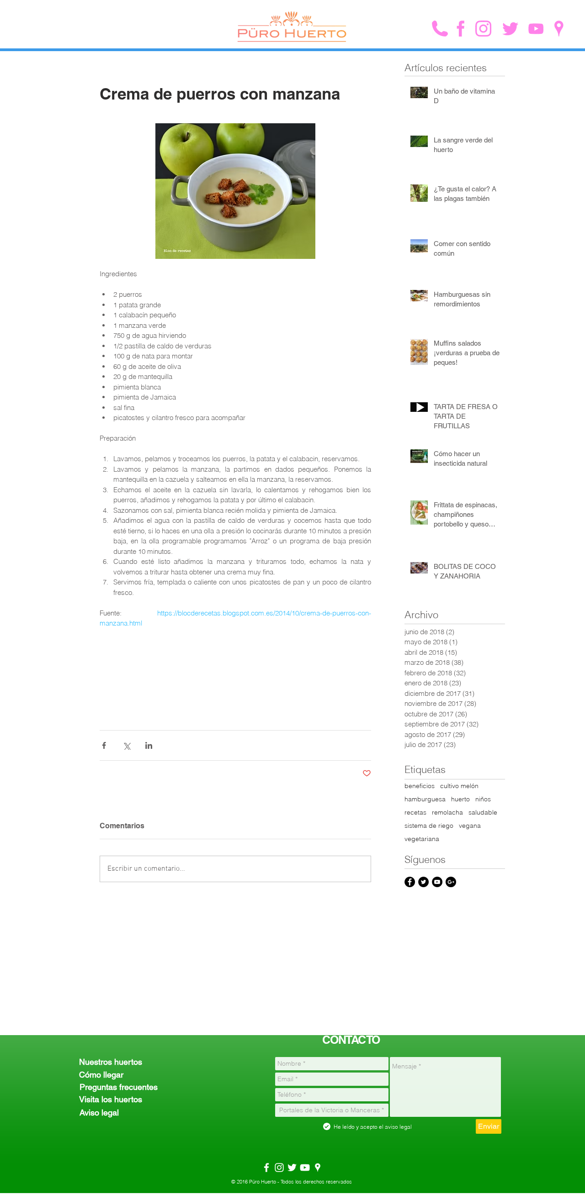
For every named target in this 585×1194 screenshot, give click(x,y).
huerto (460, 799)
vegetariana (421, 839)
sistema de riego (428, 826)
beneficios (419, 786)
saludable (482, 812)
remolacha (447, 812)
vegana (470, 826)
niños (483, 799)
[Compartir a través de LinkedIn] (148, 745)
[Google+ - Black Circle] (451, 882)
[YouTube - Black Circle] (437, 882)
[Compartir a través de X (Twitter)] (126, 745)
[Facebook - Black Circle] (409, 882)
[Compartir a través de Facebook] (104, 745)
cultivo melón (459, 786)
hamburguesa (425, 799)
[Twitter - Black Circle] (423, 882)
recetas (415, 812)
